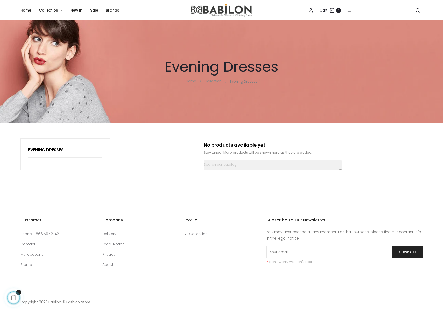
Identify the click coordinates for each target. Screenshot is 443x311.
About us (110, 264)
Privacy (108, 254)
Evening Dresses (46, 150)
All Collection (196, 233)
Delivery (109, 233)
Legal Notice (113, 244)
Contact (27, 244)
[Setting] (346, 10)
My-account (31, 254)
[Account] (311, 10)
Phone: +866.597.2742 (39, 233)
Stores (26, 264)
